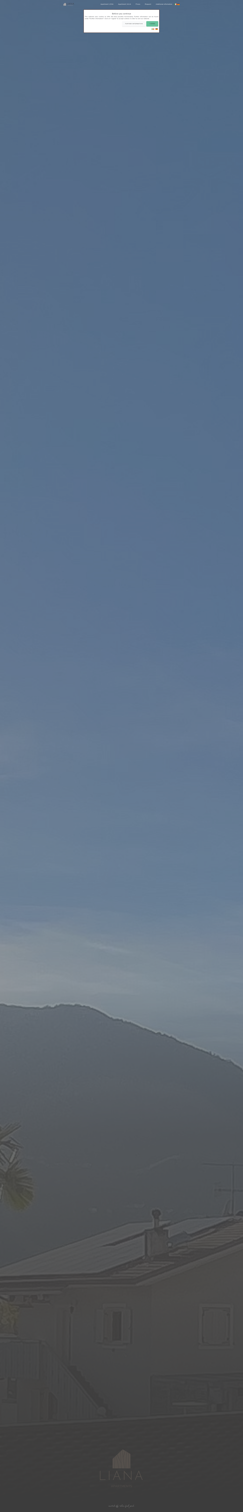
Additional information (164, 4)
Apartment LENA (107, 4)
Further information (134, 23)
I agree (152, 23)
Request (148, 4)
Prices (138, 4)
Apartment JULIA (124, 4)
